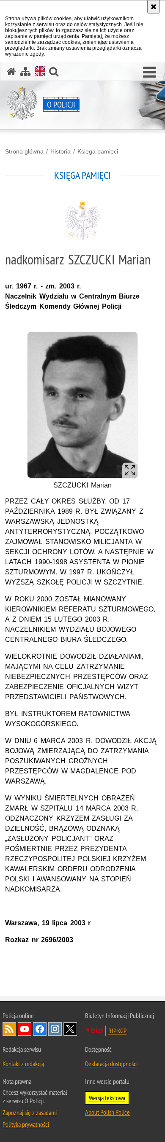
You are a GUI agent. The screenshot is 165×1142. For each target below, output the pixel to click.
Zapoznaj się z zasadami (30, 1112)
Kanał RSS (9, 1029)
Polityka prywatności (26, 1124)
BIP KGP (117, 1030)
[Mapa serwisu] (25, 71)
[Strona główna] (11, 71)
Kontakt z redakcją (23, 1063)
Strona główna (24, 151)
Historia (60, 151)
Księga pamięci (97, 151)
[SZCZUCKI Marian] (83, 405)
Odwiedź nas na (24, 1029)
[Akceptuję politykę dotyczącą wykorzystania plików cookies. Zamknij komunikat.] (153, 6)
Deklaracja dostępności (111, 1063)
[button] (149, 72)
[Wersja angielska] (40, 71)
